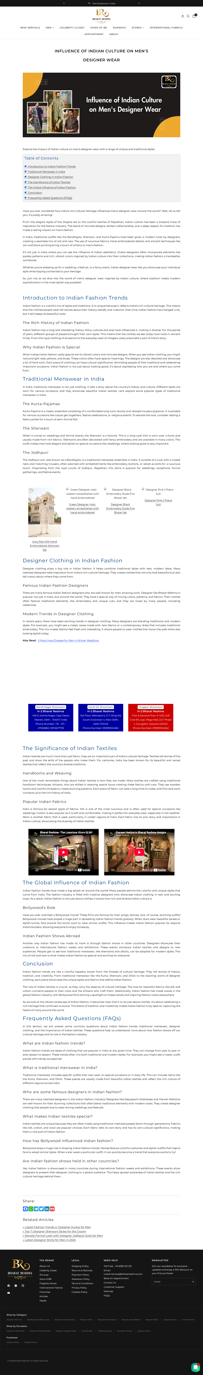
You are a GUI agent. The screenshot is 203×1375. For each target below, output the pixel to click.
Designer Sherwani (14, 1320)
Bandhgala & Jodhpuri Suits (38, 1320)
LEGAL (76, 1260)
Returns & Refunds (82, 1270)
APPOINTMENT (94, 34)
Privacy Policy (79, 1287)
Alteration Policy (81, 1279)
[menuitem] (30, 27)
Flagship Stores (48, 1283)
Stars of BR (46, 1279)
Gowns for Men (188, 1320)
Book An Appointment (116, 1278)
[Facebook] (10, 1285)
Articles (44, 1296)
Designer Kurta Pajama (106, 1320)
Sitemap (108, 1291)
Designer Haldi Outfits (15, 1331)
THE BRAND (47, 1260)
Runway (44, 1274)
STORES (137, 27)
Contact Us (110, 1282)
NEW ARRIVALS (30, 27)
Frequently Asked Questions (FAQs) (48, 197)
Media (43, 1300)
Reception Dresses (124, 1331)
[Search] (188, 16)
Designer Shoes (30, 1342)
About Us (45, 1266)
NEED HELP (111, 1260)
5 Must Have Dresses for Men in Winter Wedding (68, 640)
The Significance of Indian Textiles (47, 182)
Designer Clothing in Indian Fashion (48, 176)
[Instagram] (25, 1285)
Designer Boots (13, 1342)
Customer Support (114, 1287)
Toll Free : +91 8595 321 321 (118, 1266)
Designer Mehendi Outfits (40, 1331)
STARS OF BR (98, 27)
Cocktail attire (87, 1331)
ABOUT (113, 34)
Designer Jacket (170, 1320)
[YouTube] (10, 1293)
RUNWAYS (119, 27)
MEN (49, 27)
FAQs (107, 1295)
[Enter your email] (193, 1281)
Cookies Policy (79, 1292)
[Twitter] (18, 1285)
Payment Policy (80, 1274)
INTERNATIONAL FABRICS (166, 27)
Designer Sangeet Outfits (66, 1331)
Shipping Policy (80, 1266)
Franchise (45, 1292)
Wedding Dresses (105, 1331)
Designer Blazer (151, 1320)
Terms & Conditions (82, 1283)
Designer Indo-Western (130, 1320)
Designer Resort (143, 1331)
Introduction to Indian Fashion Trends (50, 166)
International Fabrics (51, 1287)
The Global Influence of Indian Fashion (50, 187)
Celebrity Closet (48, 1270)
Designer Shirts (86, 1320)
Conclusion (33, 192)
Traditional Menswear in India (44, 171)
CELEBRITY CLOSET (72, 27)
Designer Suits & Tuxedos (64, 1320)
